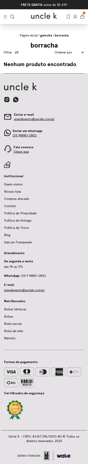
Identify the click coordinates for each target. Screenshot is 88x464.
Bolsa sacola (13, 323)
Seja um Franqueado (55, 5)
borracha (62, 35)
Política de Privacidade (20, 213)
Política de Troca (16, 228)
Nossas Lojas (28, 5)
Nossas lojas (12, 191)
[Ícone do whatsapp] (16, 99)
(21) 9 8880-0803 (25, 275)
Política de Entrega (17, 220)
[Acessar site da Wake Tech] (63, 456)
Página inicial (28, 35)
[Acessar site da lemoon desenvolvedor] (35, 455)
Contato (10, 206)
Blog (7, 235)
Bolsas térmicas (15, 309)
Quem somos (13, 184)
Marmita (9, 338)
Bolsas (8, 316)
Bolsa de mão (13, 331)
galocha (46, 35)
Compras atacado (16, 199)
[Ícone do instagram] (6, 99)
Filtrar (8, 52)
